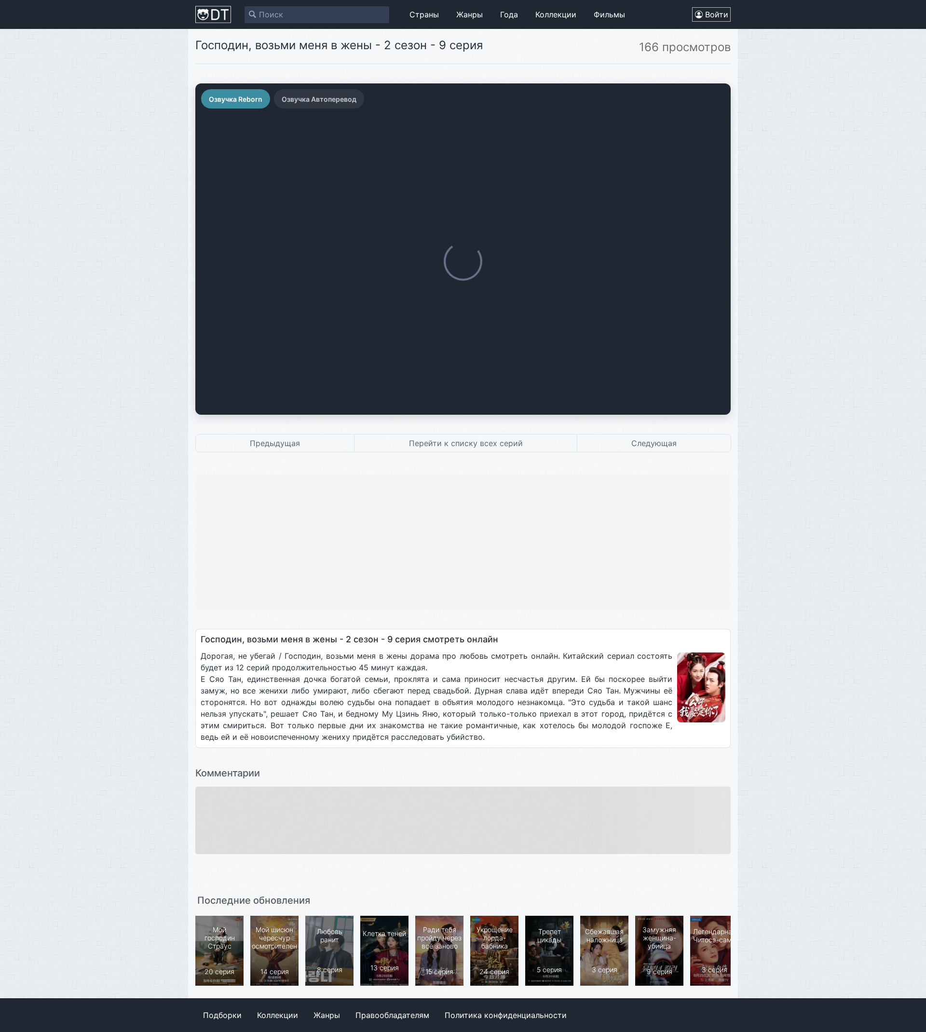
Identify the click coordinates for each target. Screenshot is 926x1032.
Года (509, 14)
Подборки (222, 1015)
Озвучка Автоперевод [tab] (319, 99)
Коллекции (555, 14)
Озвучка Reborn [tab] (235, 99)
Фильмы (609, 14)
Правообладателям (392, 1015)
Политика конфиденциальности (506, 1015)
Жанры (469, 14)
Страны (424, 14)
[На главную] (213, 14)
